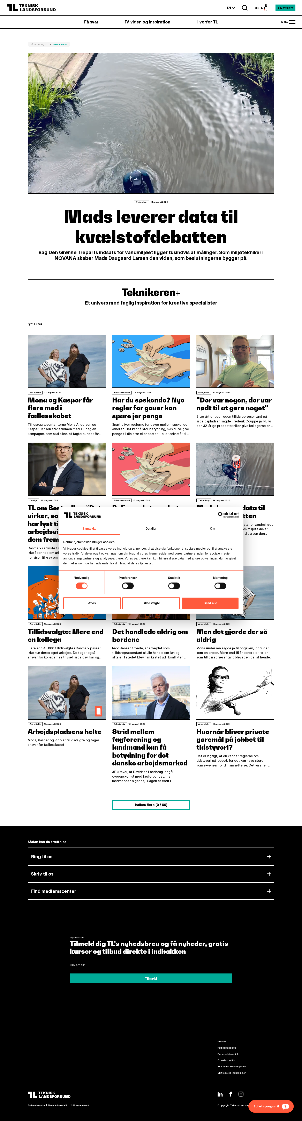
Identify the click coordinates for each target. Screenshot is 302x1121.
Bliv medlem (285, 7)
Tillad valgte (151, 603)
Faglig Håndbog (227, 1047)
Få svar (91, 22)
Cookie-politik (226, 1060)
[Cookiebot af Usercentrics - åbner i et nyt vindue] (221, 515)
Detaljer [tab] (151, 528)
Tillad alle (210, 603)
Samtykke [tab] (89, 528)
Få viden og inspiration (147, 22)
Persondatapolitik (228, 1054)
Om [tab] (212, 528)
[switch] (128, 586)
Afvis (92, 603)
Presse (222, 1041)
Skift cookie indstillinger (232, 1072)
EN (231, 7)
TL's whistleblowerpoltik (232, 1066)
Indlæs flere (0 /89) (151, 805)
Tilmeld (151, 978)
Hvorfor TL (207, 22)
